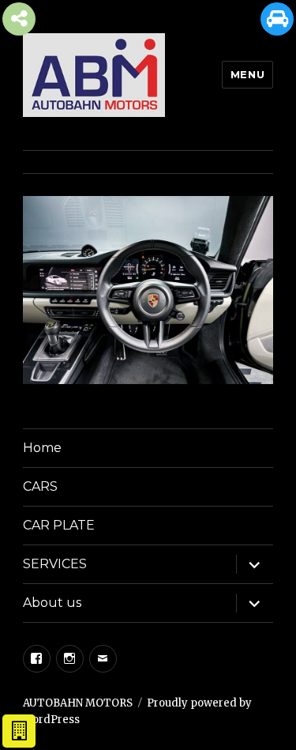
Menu (247, 74)
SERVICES (55, 563)
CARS (40, 486)
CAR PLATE (59, 525)
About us (52, 602)
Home (42, 447)
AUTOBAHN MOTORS (78, 703)
